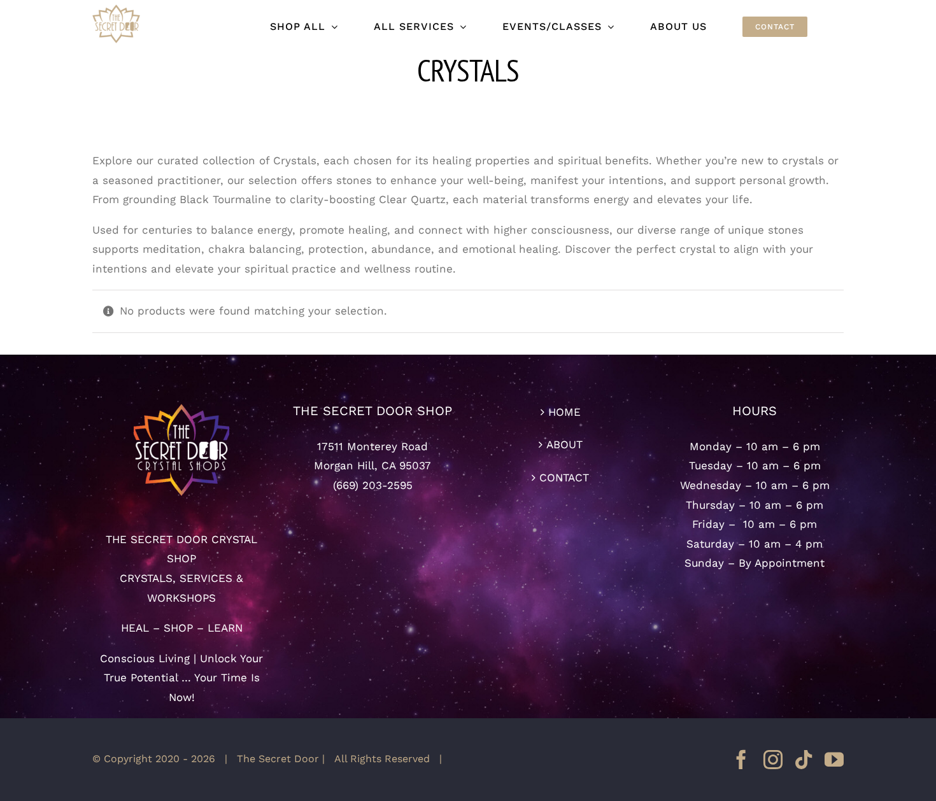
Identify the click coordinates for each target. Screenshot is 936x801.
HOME (564, 412)
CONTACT (564, 477)
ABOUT (564, 444)
